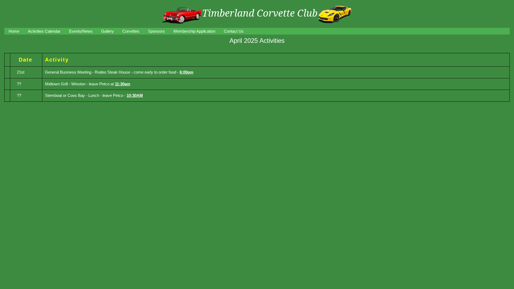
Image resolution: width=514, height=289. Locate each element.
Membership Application (194, 31)
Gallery (107, 31)
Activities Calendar (44, 31)
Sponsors (156, 31)
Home (14, 31)
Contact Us (234, 31)
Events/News (81, 31)
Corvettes (130, 31)
